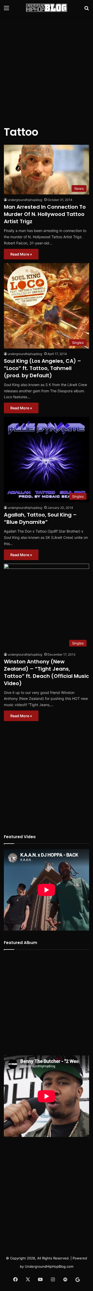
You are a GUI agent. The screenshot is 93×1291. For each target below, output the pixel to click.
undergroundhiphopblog (25, 200)
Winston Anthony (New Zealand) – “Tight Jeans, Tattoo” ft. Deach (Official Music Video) (46, 672)
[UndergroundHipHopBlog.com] (46, 8)
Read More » (21, 254)
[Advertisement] (46, 67)
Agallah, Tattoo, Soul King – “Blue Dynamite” (40, 518)
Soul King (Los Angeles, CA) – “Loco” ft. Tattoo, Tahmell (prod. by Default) (42, 368)
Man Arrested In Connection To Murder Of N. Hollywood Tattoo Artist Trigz (45, 214)
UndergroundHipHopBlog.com (49, 1266)
